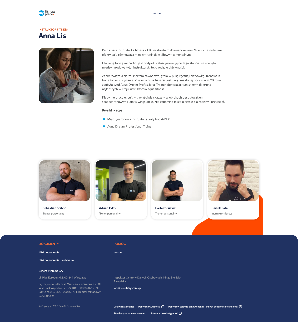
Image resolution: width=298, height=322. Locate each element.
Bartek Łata (219, 208)
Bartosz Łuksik (165, 208)
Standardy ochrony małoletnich (130, 313)
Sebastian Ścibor (54, 208)
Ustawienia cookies (124, 306)
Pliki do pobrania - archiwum (56, 260)
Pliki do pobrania (49, 252)
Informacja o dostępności (164, 313)
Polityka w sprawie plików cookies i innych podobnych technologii (203, 306)
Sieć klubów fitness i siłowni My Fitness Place (47, 13)
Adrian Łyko (107, 208)
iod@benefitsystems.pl (128, 288)
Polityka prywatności (149, 306)
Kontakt (157, 13)
